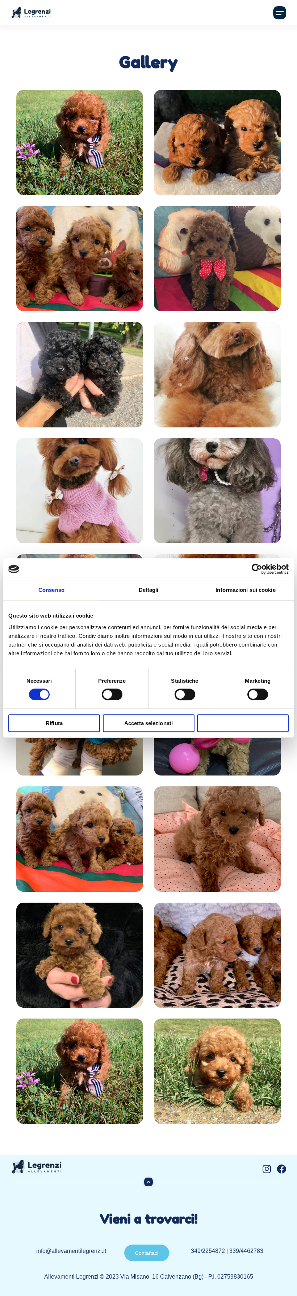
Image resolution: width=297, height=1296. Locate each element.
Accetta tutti (242, 723)
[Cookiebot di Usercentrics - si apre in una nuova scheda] (257, 569)
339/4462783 (246, 1251)
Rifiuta (54, 723)
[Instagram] (266, 1169)
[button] (279, 12)
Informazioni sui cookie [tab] (245, 590)
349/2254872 (208, 1251)
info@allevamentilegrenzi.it (71, 1251)
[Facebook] (281, 1169)
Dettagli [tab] (149, 590)
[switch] (112, 694)
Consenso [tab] (51, 590)
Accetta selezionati (148, 723)
